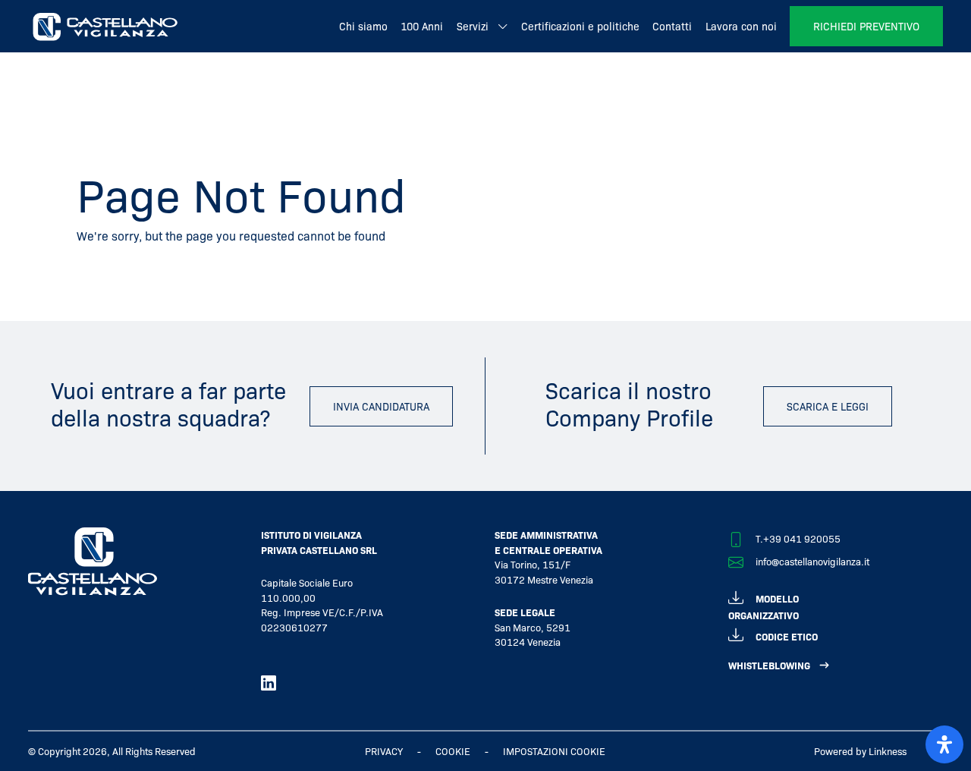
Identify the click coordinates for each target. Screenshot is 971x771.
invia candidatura (381, 406)
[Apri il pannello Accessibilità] (944, 744)
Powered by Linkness (860, 750)
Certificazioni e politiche (580, 26)
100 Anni (422, 26)
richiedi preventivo (866, 26)
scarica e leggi (828, 406)
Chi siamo (363, 26)
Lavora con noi (741, 26)
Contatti (672, 26)
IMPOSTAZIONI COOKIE (554, 750)
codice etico (787, 636)
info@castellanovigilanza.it (812, 561)
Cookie (452, 750)
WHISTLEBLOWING (769, 665)
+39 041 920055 (802, 538)
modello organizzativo (763, 607)
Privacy (384, 750)
